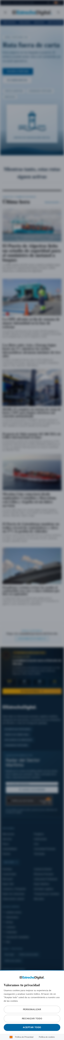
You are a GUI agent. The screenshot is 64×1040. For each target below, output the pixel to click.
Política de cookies (46, 1037)
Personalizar (32, 1009)
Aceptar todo (32, 1027)
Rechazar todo (32, 1018)
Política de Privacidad (25, 1037)
